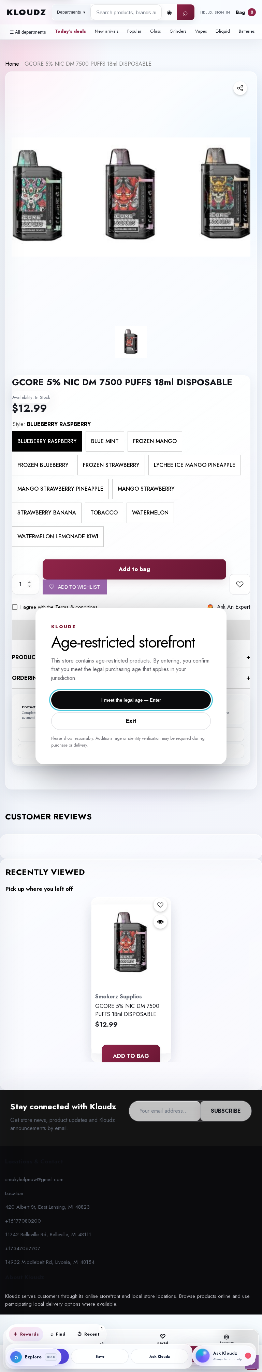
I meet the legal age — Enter (131, 700)
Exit (131, 721)
